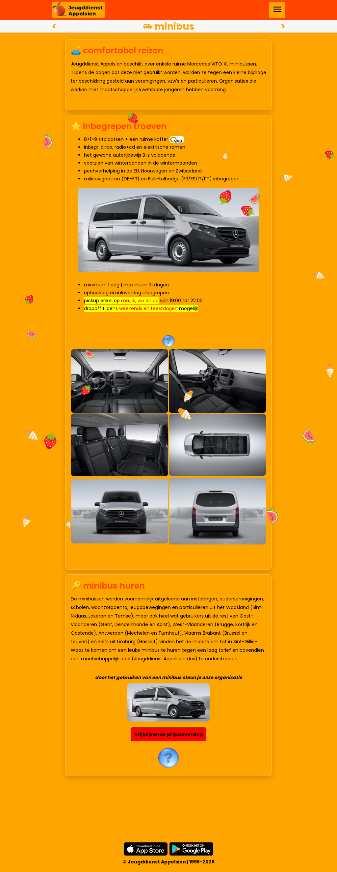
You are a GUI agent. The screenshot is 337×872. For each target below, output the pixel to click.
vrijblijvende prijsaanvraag (169, 734)
